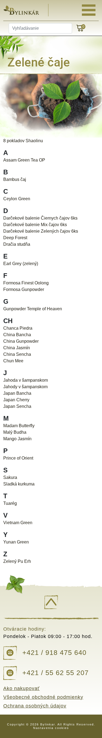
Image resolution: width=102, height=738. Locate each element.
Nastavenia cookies (51, 728)
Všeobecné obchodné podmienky (43, 697)
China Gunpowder (21, 341)
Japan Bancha (17, 393)
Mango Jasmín (17, 438)
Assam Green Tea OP (24, 160)
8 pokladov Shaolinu (23, 140)
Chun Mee (13, 361)
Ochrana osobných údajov (34, 706)
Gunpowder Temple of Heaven (32, 308)
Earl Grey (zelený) (20, 263)
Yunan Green (16, 542)
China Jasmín (16, 347)
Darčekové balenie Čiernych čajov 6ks (40, 218)
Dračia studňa (16, 244)
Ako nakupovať (21, 688)
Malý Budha (14, 432)
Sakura (10, 477)
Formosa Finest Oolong (26, 283)
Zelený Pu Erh (17, 561)
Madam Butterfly (19, 425)
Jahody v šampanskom (25, 386)
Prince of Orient (18, 458)
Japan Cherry (16, 399)
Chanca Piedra (17, 328)
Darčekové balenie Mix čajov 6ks (35, 224)
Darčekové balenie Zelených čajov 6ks (40, 231)
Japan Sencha (17, 406)
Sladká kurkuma (19, 484)
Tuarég (10, 503)
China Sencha (17, 354)
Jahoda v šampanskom (25, 380)
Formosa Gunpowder (23, 289)
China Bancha (17, 334)
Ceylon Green (16, 198)
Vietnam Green (17, 522)
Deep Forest (15, 237)
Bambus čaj (14, 179)
